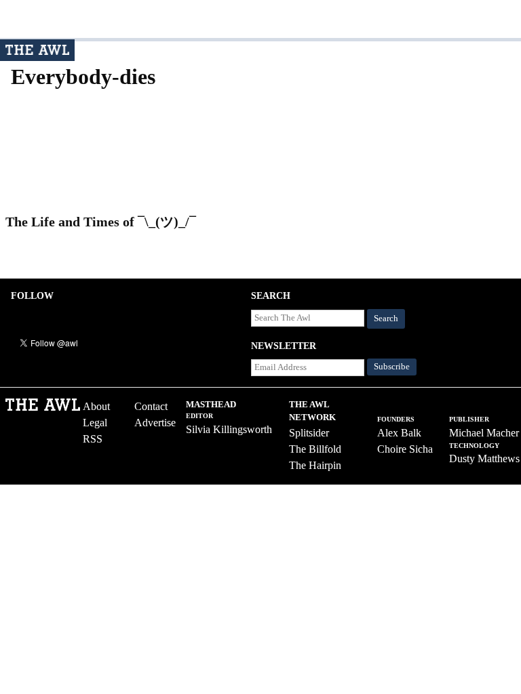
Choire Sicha (405, 449)
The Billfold (315, 449)
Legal (95, 422)
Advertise (155, 422)
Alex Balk (399, 432)
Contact (151, 406)
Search (386, 318)
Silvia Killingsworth (229, 429)
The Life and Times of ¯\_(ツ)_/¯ (100, 221)
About (96, 406)
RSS (92, 439)
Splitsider (309, 432)
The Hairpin (315, 465)
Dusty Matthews (484, 458)
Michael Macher (484, 432)
